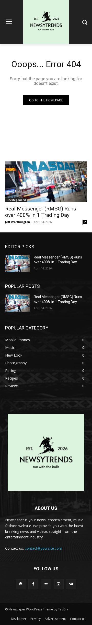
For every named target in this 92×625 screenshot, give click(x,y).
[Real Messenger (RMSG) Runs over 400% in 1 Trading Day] (46, 181)
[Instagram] (59, 584)
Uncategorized (16, 200)
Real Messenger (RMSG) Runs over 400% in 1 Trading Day (40, 212)
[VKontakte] (71, 584)
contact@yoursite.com (43, 548)
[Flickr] (46, 584)
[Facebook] (33, 584)
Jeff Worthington (17, 222)
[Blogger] (21, 584)
